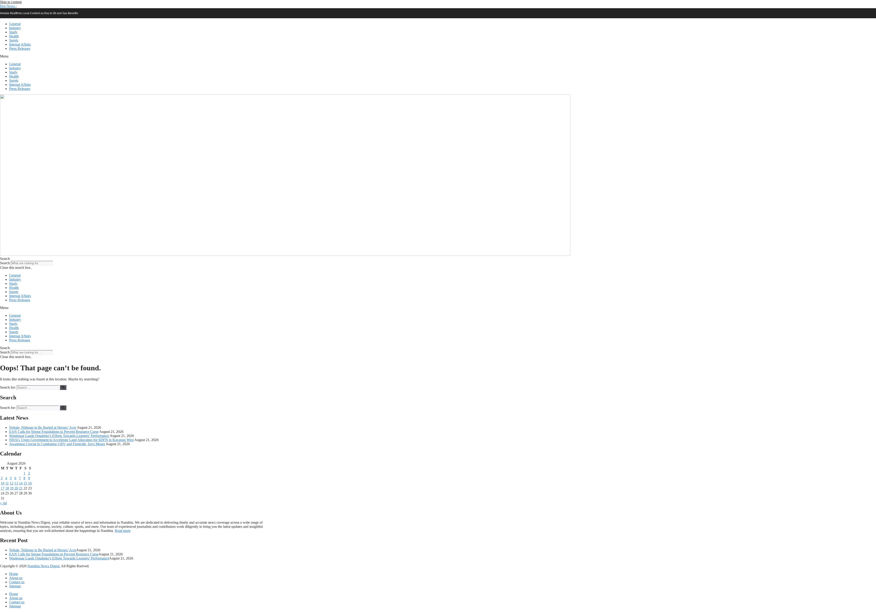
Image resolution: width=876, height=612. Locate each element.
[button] (8, 6)
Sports (13, 40)
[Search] (63, 387)
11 (7, 483)
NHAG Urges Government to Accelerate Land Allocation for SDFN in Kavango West (71, 440)
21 (21, 488)
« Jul (3, 503)
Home (13, 574)
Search (5, 263)
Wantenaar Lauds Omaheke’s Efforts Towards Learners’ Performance (59, 436)
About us (15, 578)
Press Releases (19, 48)
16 (30, 483)
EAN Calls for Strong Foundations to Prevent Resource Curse (54, 432)
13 (16, 483)
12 (11, 483)
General (15, 24)
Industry (15, 28)
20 (16, 488)
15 (25, 483)
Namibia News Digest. (43, 566)
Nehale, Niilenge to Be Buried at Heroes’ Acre (42, 427)
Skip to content (11, 2)
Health (14, 36)
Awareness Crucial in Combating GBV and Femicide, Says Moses (57, 444)
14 (21, 483)
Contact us (16, 582)
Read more (122, 531)
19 (11, 488)
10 (2, 483)
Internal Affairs (20, 44)
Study (13, 32)
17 (2, 488)
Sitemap (15, 586)
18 (7, 488)
